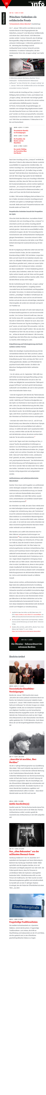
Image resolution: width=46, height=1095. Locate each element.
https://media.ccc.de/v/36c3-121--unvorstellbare (28, 614)
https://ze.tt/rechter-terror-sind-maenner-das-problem (26, 631)
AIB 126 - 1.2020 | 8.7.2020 (16, 13)
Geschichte (3, 18)
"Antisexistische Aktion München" (20, 24)
